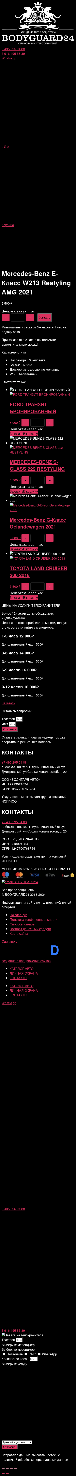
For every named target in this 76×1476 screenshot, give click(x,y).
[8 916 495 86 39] (38, 1325)
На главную (18, 915)
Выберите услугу (14, 1363)
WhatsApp (49, 1354)
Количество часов (15, 1358)
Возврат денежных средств (30, 928)
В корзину (30, 433)
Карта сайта (19, 933)
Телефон (9, 718)
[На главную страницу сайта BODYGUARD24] (38, 44)
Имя (5, 724)
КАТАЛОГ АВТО (21, 968)
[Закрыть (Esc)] (3, 1468)
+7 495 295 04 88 (14, 762)
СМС (33, 1354)
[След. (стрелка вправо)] (7, 1473)
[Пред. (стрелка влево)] (3, 1473)
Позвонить (15, 1354)
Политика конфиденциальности (33, 919)
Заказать (44, 317)
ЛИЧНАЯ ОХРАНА (24, 973)
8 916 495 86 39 (13, 1330)
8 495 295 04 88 (13, 1208)
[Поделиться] (7, 1468)
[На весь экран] (11, 1468)
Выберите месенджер (18, 1349)
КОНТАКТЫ (18, 978)
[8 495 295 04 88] (38, 1204)
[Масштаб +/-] (15, 1468)
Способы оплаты (22, 924)
